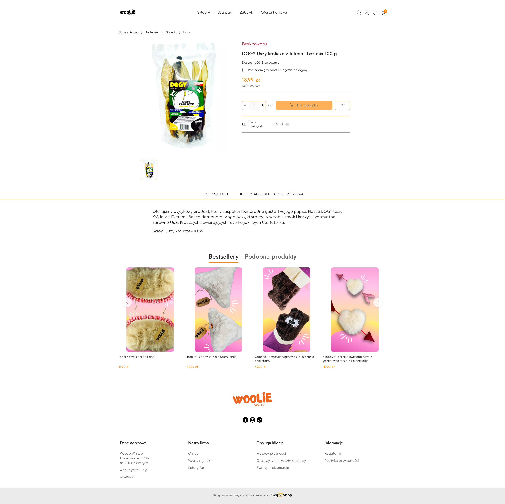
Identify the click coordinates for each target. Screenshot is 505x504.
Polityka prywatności (342, 461)
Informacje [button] (334, 443)
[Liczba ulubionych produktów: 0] (375, 13)
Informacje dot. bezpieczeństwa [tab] (272, 194)
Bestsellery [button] (223, 256)
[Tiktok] (259, 420)
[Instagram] (252, 420)
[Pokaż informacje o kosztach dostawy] (287, 124)
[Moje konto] (367, 13)
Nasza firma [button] (198, 443)
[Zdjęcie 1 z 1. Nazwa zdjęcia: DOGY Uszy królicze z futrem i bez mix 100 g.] (149, 169)
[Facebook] (245, 420)
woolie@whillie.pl (134, 470)
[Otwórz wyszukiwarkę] (359, 13)
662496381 (128, 477)
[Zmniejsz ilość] (245, 105)
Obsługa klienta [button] (269, 443)
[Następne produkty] (378, 302)
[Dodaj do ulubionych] (342, 105)
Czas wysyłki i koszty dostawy (281, 461)
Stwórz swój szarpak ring (136, 356)
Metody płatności (271, 453)
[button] (204, 13)
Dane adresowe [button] (133, 443)
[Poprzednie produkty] (127, 302)
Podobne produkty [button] (270, 256)
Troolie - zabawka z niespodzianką (211, 356)
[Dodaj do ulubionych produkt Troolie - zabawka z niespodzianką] (246, 272)
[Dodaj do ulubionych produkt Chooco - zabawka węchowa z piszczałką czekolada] (314, 272)
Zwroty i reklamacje (272, 468)
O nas (193, 453)
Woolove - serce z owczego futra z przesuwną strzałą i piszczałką (347, 358)
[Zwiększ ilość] (263, 105)
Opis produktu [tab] (216, 194)
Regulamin (333, 453)
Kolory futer (198, 468)
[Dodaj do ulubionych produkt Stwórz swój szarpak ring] (177, 272)
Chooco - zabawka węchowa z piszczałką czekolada (284, 358)
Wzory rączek (199, 461)
